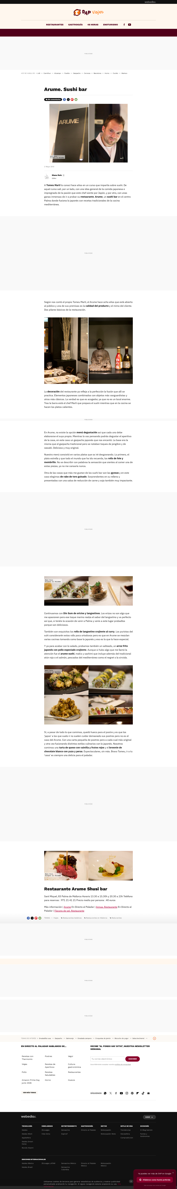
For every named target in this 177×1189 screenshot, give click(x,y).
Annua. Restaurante (106, 906)
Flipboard (72, 99)
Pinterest (132, 1093)
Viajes (88, 12)
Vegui (70, 1056)
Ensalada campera (85, 1038)
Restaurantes (54, 24)
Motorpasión (106, 1130)
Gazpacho (77, 73)
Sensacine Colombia (65, 1168)
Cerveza (87, 73)
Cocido (115, 73)
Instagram (127, 1093)
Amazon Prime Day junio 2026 (31, 1081)
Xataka (24, 1130)
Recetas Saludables (50, 1073)
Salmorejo (70, 1038)
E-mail (76, 99)
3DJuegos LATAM (48, 1163)
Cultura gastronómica (74, 1065)
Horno (107, 73)
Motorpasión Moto (108, 1134)
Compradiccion (127, 1138)
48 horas (92, 24)
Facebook (124, 24)
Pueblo (67, 73)
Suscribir (132, 1059)
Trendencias (126, 1130)
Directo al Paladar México (88, 1164)
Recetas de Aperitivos (50, 1065)
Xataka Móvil (27, 1134)
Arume (67, 906)
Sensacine (65, 1130)
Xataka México (28, 1163)
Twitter (68, 99)
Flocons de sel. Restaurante (69, 910)
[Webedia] (150, 1)
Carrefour (47, 73)
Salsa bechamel (138, 1038)
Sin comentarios (54, 99)
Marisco (124, 73)
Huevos (71, 1080)
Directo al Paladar (88, 1130)
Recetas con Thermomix (27, 1057)
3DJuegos (45, 1130)
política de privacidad (123, 1064)
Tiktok (143, 1093)
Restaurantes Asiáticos (72, 918)
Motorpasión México (106, 1164)
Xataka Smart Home (27, 1143)
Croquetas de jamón (103, 1038)
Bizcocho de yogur (122, 1038)
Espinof (64, 1134)
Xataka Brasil (27, 1167)
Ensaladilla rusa (45, 1038)
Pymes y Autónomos (145, 1135)
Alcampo (57, 73)
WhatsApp (105, 1093)
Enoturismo (110, 24)
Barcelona (97, 73)
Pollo (24, 1072)
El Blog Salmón (146, 1130)
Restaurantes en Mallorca (96, 918)
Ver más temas (29, 1092)
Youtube (129, 24)
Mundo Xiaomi (27, 1148)
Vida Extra (46, 1134)
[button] (58, 175)
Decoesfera (125, 1134)
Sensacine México (68, 1163)
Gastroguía (75, 24)
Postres (48, 1056)
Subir (147, 1117)
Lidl (38, 73)
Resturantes (117, 918)
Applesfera (26, 1138)
